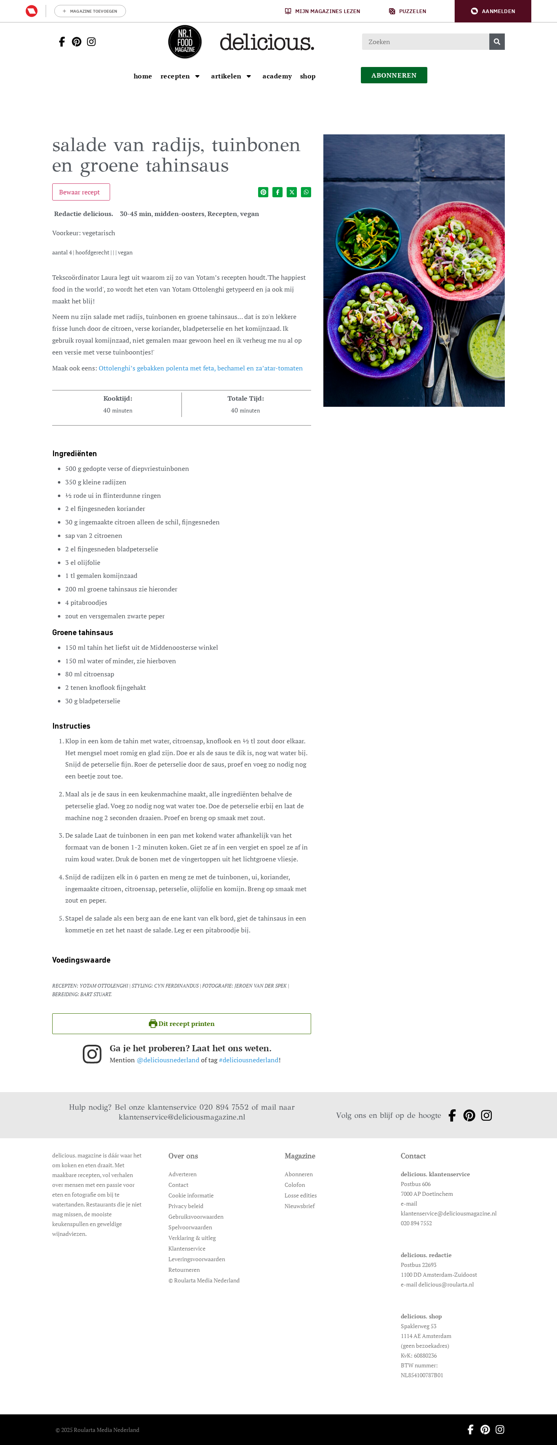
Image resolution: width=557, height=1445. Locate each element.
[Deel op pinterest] (263, 192)
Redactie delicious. (83, 213)
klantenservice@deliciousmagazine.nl (182, 1117)
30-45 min (135, 213)
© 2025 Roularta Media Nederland (97, 1430)
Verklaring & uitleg (192, 1238)
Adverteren (182, 1174)
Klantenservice (187, 1248)
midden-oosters (179, 213)
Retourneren (184, 1269)
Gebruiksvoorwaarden (195, 1216)
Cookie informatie (191, 1195)
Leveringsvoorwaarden (196, 1259)
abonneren (394, 75)
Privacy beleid (185, 1206)
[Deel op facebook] (277, 192)
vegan (249, 213)
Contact (178, 1185)
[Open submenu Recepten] (197, 76)
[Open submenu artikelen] (248, 76)
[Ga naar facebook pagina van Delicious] (59, 42)
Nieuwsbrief (300, 1206)
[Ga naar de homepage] (185, 41)
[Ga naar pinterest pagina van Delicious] (74, 42)
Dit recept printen (185, 1023)
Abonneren (299, 1174)
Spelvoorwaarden (190, 1227)
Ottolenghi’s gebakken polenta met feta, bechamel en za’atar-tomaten (201, 367)
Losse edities (301, 1195)
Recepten (222, 213)
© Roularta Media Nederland (204, 1280)
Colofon (295, 1185)
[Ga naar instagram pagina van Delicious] (89, 42)
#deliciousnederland (248, 1059)
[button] (493, 11)
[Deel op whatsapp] (306, 192)
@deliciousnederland (168, 1059)
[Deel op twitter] (292, 192)
